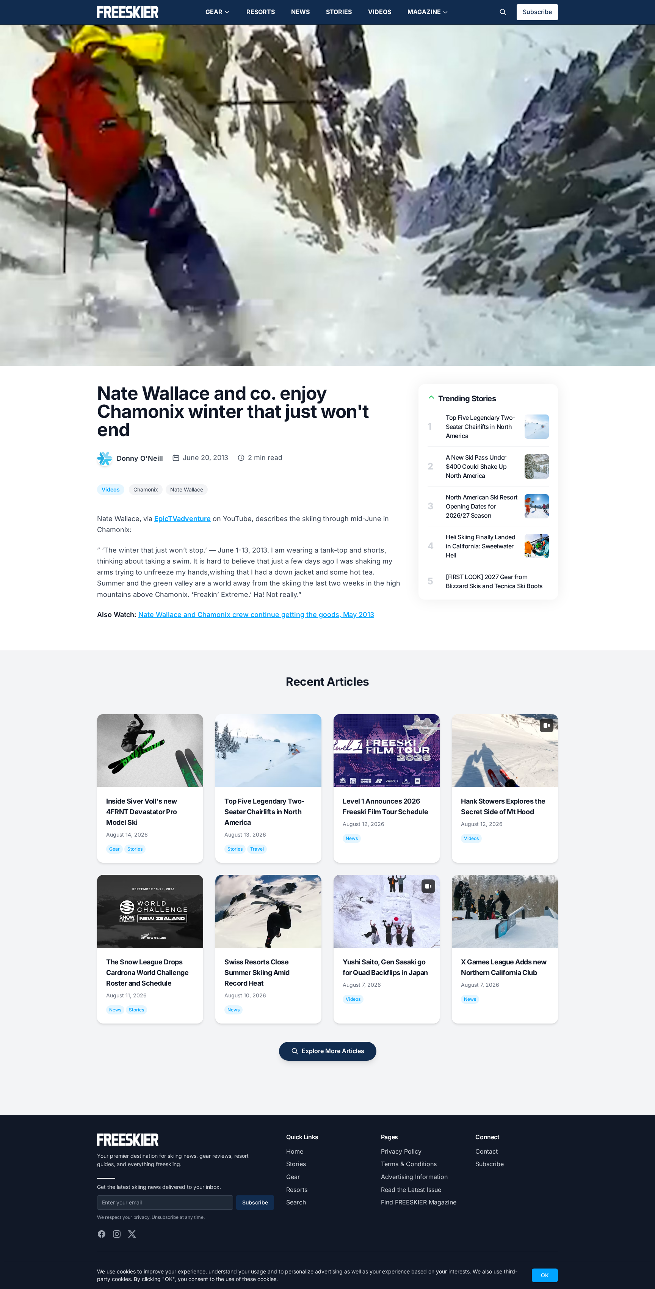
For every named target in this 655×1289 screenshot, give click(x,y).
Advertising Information (414, 1177)
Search (296, 1202)
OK (545, 1275)
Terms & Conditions (409, 1164)
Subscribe (537, 12)
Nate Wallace (186, 489)
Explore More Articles (333, 1051)
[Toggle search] (503, 12)
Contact (486, 1151)
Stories (339, 12)
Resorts (260, 12)
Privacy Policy (401, 1151)
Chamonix (145, 489)
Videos (379, 12)
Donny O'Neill (140, 458)
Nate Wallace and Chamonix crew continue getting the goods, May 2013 (256, 615)
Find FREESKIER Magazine (418, 1202)
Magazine (424, 12)
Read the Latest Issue (411, 1189)
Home (294, 1151)
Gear (214, 12)
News (300, 12)
